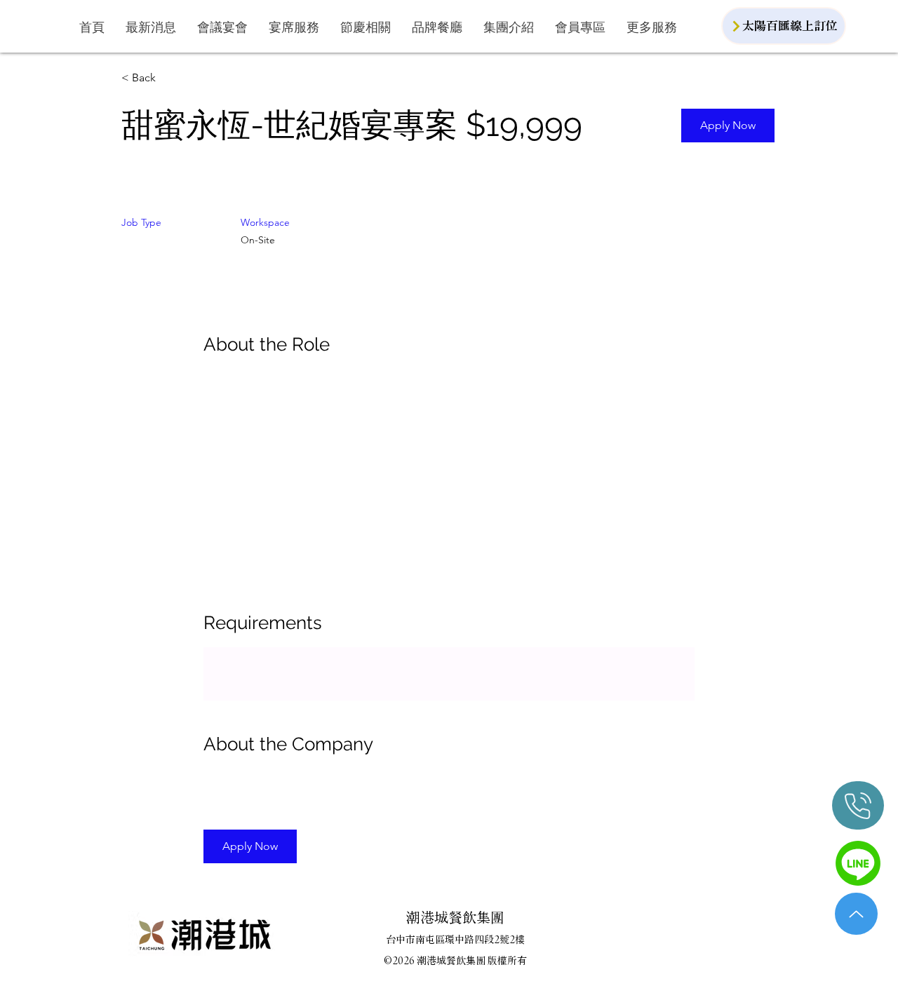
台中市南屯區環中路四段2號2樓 (455, 940)
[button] (222, 27)
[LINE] (858, 863)
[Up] (856, 914)
